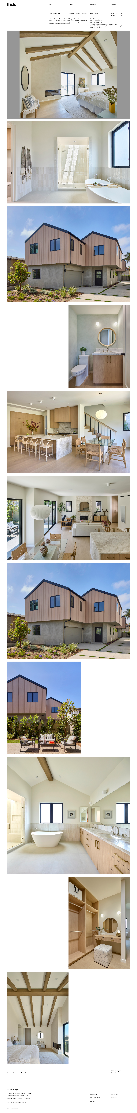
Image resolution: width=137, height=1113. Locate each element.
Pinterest (114, 1098)
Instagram (114, 1094)
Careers (92, 1101)
